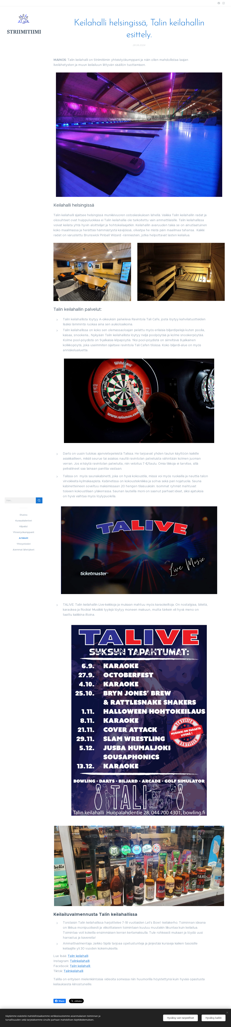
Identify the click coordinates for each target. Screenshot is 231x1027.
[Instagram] (224, 3)
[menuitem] (23, 515)
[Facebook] (219, 3)
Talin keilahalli (78, 956)
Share (61, 1001)
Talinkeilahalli (79, 961)
